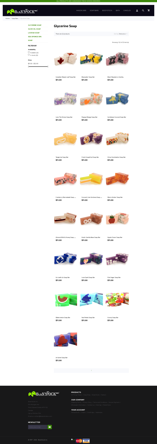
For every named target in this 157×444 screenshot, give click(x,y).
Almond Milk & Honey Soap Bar (66, 237)
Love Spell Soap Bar (88, 277)
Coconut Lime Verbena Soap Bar (92, 197)
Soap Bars (94, 10)
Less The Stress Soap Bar (64, 117)
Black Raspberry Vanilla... (115, 77)
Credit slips (90, 412)
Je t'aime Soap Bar (62, 357)
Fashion (103, 395)
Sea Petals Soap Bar (88, 317)
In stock (34, 55)
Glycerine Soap (34, 25)
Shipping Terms (76, 402)
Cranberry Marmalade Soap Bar (66, 197)
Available (34, 52)
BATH (118, 10)
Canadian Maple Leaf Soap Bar (66, 77)
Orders (83, 412)
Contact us (91, 405)
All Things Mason (76, 395)
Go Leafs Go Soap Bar (63, 277)
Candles (127, 10)
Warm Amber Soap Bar (115, 197)
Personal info (75, 412)
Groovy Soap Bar (112, 317)
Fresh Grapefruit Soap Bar (90, 157)
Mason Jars (81, 10)
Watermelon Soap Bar (63, 317)
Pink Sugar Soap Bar (114, 277)
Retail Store (107, 405)
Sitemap (99, 405)
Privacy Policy (87, 402)
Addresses (99, 412)
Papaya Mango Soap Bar (89, 117)
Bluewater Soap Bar (88, 77)
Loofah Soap (33, 33)
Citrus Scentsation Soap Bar (116, 157)
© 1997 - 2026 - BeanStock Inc (37, 440)
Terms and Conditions (100, 402)
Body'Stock (107, 10)
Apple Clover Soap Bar (114, 237)
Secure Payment (114, 402)
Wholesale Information (78, 405)
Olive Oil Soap (34, 29)
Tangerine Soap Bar (62, 157)
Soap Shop (87, 395)
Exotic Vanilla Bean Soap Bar (91, 237)
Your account (78, 410)
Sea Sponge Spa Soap (34, 38)
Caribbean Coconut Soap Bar (116, 117)
